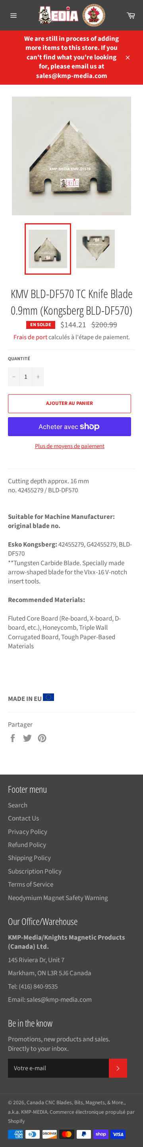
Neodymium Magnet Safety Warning (58, 898)
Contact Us (23, 818)
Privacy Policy (27, 832)
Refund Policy (27, 845)
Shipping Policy (29, 858)
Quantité (19, 359)
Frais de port (30, 337)
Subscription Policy (35, 871)
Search (17, 805)
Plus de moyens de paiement (69, 446)
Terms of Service (30, 884)
